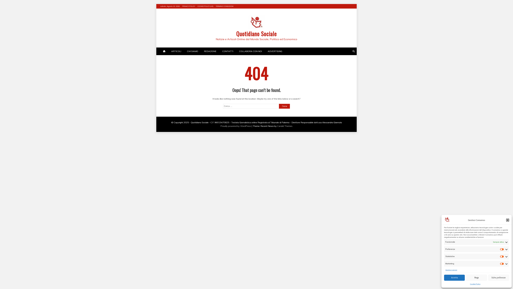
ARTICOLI (176, 51)
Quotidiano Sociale (256, 33)
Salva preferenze (498, 277)
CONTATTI (227, 51)
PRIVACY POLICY (188, 6)
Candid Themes (284, 126)
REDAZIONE (210, 51)
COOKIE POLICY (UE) (205, 6)
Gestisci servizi (451, 270)
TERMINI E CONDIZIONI (224, 6)
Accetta (454, 277)
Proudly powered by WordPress (236, 126)
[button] (507, 220)
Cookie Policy (475, 284)
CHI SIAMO (192, 51)
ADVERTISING (275, 51)
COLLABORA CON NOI (250, 51)
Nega (476, 277)
